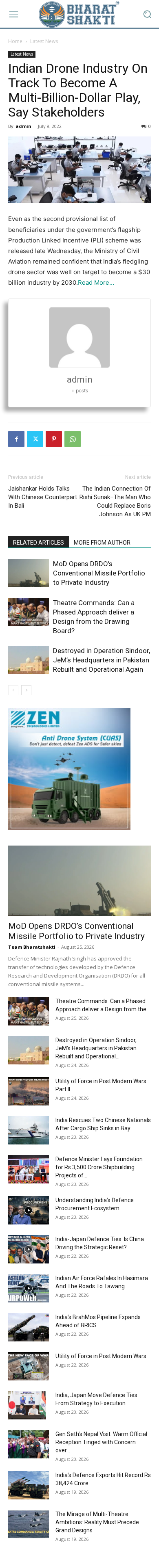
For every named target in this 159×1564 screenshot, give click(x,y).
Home (15, 41)
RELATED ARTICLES (38, 542)
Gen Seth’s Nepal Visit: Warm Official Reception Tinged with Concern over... (101, 1442)
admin (23, 126)
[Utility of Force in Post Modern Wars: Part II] (28, 1091)
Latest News (44, 41)
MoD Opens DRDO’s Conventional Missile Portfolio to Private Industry (99, 573)
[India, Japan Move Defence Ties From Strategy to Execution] (27, 1405)
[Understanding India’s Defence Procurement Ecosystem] (28, 1210)
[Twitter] (35, 439)
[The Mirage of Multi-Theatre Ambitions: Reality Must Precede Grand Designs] (28, 1524)
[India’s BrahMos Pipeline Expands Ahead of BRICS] (28, 1327)
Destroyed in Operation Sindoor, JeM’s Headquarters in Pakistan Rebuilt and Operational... (96, 1048)
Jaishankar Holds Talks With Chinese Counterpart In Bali (42, 497)
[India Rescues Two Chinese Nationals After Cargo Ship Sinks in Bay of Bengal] (28, 1130)
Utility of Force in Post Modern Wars (100, 1356)
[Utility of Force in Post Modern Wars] (28, 1366)
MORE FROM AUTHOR (102, 542)
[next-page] (26, 690)
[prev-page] (13, 690)
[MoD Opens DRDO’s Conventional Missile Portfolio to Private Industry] (28, 573)
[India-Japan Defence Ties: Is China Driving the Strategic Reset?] (28, 1249)
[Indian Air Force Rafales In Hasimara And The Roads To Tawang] (28, 1288)
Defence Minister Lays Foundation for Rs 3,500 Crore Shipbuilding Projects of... (99, 1167)
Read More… (96, 282)
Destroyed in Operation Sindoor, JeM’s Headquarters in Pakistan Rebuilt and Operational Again (101, 660)
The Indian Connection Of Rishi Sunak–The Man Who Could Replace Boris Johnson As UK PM (115, 501)
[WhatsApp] (72, 439)
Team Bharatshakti (31, 947)
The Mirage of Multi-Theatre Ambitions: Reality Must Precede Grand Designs (97, 1522)
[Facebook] (16, 439)
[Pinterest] (54, 439)
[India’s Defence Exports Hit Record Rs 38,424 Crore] (28, 1485)
